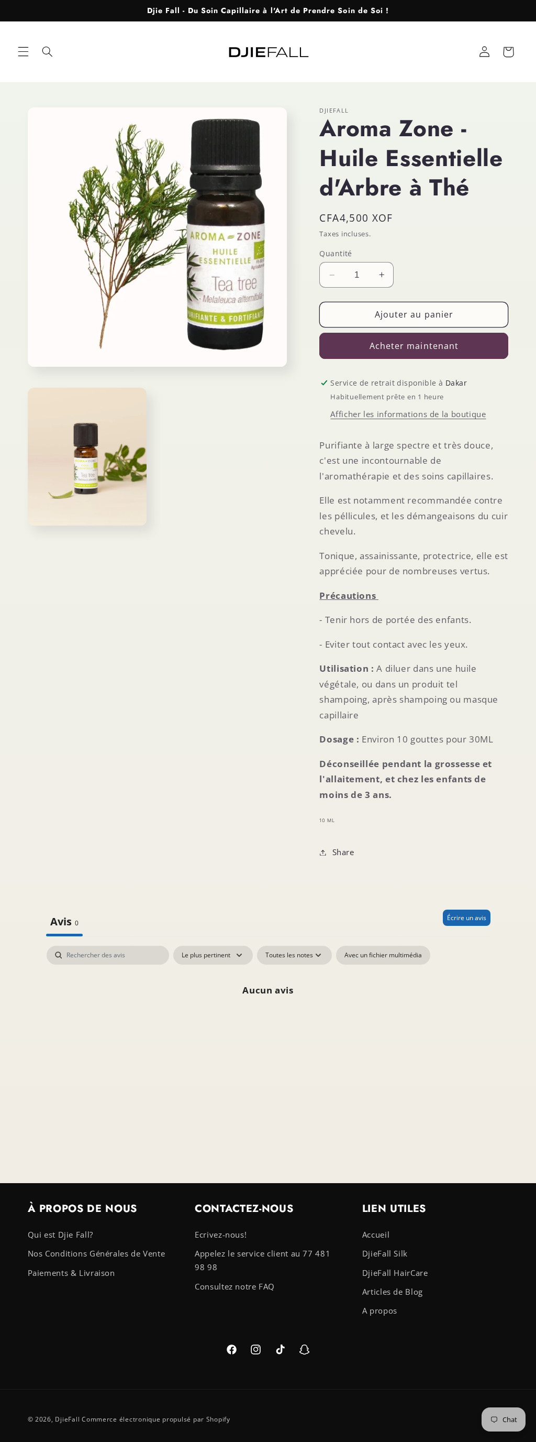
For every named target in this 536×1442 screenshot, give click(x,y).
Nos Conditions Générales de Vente (96, 1253)
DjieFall (67, 1419)
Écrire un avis (466, 917)
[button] (23, 52)
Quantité (335, 253)
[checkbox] (383, 955)
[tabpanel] (268, 1025)
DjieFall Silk (385, 1253)
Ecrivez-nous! (221, 1234)
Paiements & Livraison (71, 1273)
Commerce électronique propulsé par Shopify (156, 1419)
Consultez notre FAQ (235, 1286)
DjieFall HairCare (395, 1273)
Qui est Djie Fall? (60, 1234)
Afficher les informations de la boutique (408, 414)
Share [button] (343, 852)
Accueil (375, 1234)
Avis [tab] (64, 921)
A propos (379, 1310)
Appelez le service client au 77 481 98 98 (262, 1260)
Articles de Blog (392, 1291)
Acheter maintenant (414, 346)
